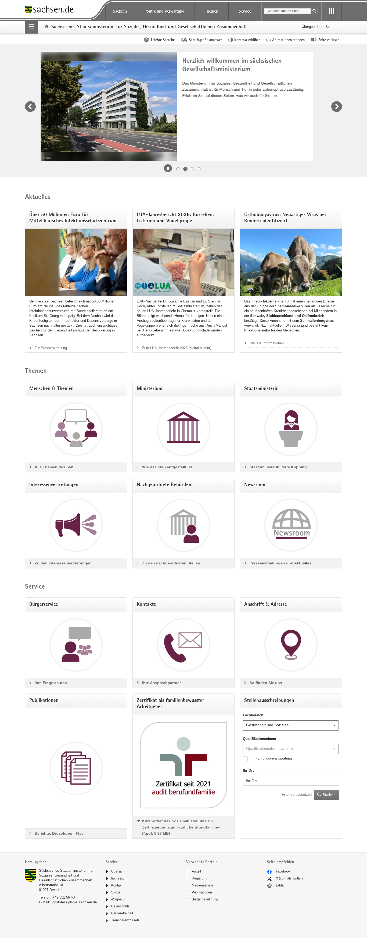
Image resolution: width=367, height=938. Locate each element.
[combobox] (287, 11)
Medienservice (202, 885)
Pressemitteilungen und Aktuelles (280, 563)
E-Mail (280, 885)
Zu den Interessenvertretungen (63, 563)
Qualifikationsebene (259, 739)
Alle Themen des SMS (54, 467)
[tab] (62, 862)
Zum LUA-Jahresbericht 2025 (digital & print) (176, 348)
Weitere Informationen (267, 343)
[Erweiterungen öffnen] (331, 11)
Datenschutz (120, 906)
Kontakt (116, 885)
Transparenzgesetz (125, 920)
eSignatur (118, 899)
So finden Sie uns (266, 683)
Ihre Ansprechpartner (161, 683)
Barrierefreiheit (122, 913)
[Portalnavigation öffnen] (31, 27)
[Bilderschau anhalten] (168, 168)
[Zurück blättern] (30, 106)
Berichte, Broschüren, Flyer (60, 833)
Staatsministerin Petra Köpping (278, 467)
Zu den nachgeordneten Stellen (171, 563)
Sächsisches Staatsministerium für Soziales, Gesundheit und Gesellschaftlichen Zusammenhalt (66, 875)
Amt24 (196, 871)
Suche (116, 892)
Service (245, 11)
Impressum (119, 878)
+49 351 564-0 (63, 897)
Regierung (199, 878)
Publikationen (202, 892)
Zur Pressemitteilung (51, 348)
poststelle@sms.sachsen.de (74, 902)
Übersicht (118, 871)
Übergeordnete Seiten (318, 27)
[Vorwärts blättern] (336, 106)
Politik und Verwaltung (164, 11)
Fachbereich (253, 715)
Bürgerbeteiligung (205, 899)
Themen (211, 11)
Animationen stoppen (288, 39)
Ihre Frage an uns (51, 683)
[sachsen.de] (62, 10)
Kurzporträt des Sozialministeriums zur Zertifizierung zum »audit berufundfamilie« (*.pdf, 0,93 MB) (181, 827)
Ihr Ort (248, 770)
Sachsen (120, 11)
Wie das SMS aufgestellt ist (167, 467)
